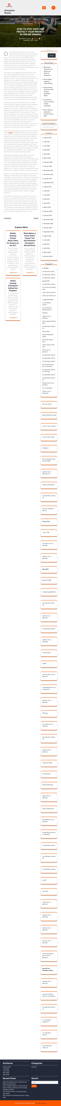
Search (49, 51)
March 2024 (47, 252)
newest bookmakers (48, 484)
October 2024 (48, 227)
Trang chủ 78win (47, 763)
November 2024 (48, 223)
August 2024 (47, 236)
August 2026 (47, 137)
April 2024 (47, 248)
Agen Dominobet (48, 299)
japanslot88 (45, 281)
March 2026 (47, 158)
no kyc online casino (48, 437)
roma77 (44, 880)
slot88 (44, 663)
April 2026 (47, 154)
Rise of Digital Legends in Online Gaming (48, 81)
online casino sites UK (48, 292)
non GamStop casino (48, 845)
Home (17, 21)
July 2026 (47, 141)
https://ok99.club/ (47, 785)
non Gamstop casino (48, 271)
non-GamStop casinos (49, 869)
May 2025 (47, 199)
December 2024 (48, 219)
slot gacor (45, 891)
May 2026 (47, 150)
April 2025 (47, 203)
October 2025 (48, 178)
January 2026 (48, 166)
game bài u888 (46, 580)
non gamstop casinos (48, 274)
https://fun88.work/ (48, 808)
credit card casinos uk (49, 295)
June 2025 (47, 195)
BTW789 (44, 313)
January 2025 (48, 215)
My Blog (25, 21)
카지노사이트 (46, 521)
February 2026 (48, 162)
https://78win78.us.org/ (49, 415)
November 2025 (48, 174)
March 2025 (47, 207)
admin (36, 38)
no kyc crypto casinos (49, 426)
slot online (45, 569)
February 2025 (48, 211)
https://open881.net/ (50, 592)
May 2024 (47, 244)
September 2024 (49, 232)
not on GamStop (47, 388)
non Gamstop (46, 652)
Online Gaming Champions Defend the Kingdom (13, 286)
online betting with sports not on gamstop (47, 955)
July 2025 (46, 191)
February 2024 (48, 256)
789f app (45, 713)
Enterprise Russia (9, 11)
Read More (13, 272)
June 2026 (47, 146)
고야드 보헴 (45, 532)
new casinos (46, 331)
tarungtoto (45, 448)
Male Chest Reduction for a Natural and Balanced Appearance (48, 71)
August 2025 (47, 187)
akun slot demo (47, 404)
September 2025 (48, 182)
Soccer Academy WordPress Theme (30, 1103)
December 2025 (48, 170)
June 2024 (47, 240)
